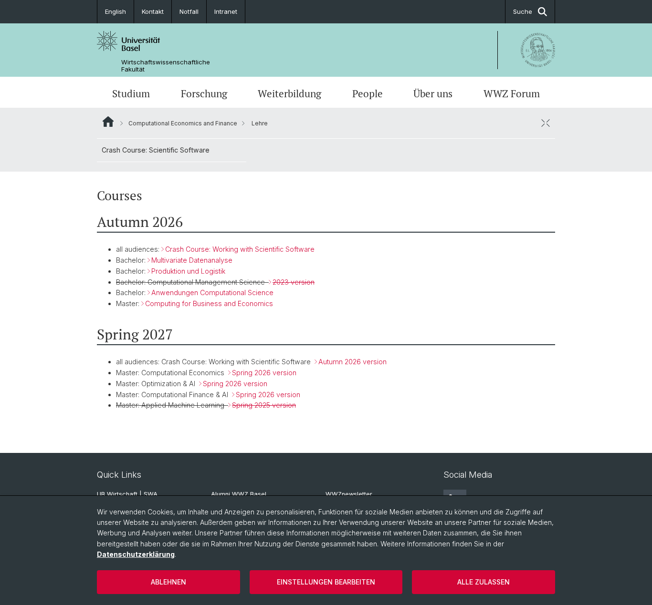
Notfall (189, 11)
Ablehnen (168, 582)
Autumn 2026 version (352, 362)
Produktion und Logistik (188, 271)
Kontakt (153, 11)
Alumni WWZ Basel (238, 494)
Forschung (204, 93)
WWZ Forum (512, 93)
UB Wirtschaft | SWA (127, 494)
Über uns (432, 93)
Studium (131, 93)
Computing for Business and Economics (209, 303)
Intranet (225, 11)
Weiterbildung (289, 93)
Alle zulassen (483, 582)
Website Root (108, 121)
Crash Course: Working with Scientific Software (240, 249)
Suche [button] (522, 11)
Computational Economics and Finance (182, 123)
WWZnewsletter (349, 494)
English (115, 11)
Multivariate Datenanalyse (191, 260)
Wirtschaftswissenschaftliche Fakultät (165, 66)
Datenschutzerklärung (136, 554)
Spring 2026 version (264, 373)
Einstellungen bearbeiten (326, 582)
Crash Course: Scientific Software (156, 150)
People (367, 93)
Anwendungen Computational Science (212, 292)
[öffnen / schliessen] (545, 123)
